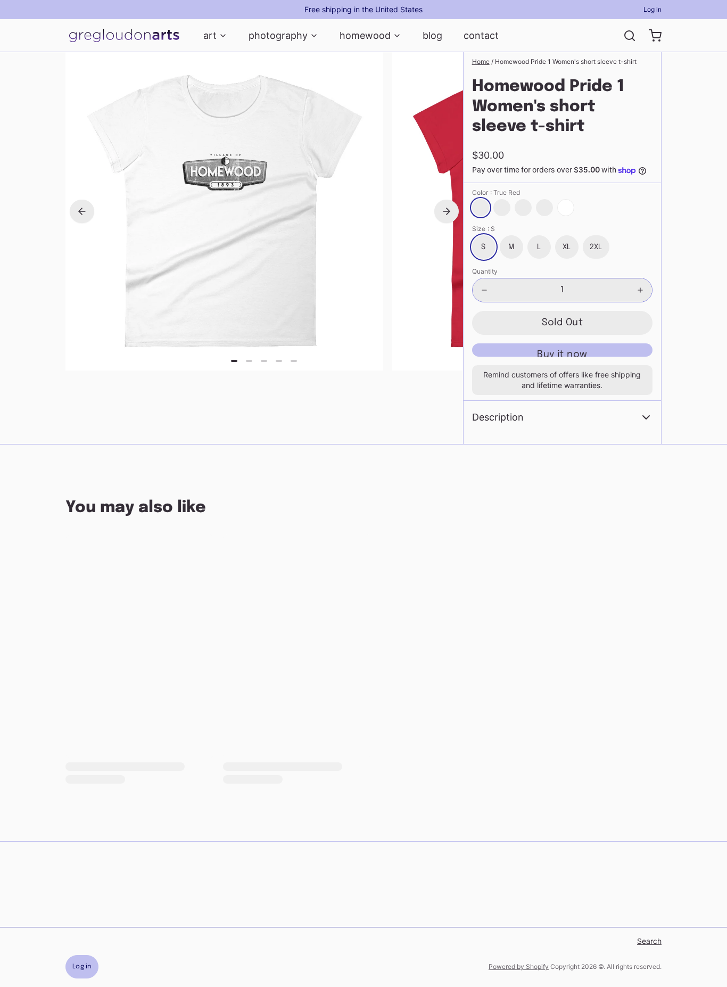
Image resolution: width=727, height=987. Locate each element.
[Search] (625, 35)
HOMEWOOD (365, 35)
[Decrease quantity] (484, 290)
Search (649, 940)
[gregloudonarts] (123, 35)
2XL (596, 247)
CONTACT (481, 35)
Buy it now (562, 353)
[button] (562, 323)
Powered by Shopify (519, 966)
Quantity (485, 271)
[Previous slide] (82, 211)
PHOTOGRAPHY (278, 35)
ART (210, 35)
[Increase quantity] (640, 290)
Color (496, 192)
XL (567, 247)
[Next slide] (446, 211)
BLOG (432, 35)
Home (481, 61)
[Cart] (651, 35)
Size (483, 229)
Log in (652, 9)
